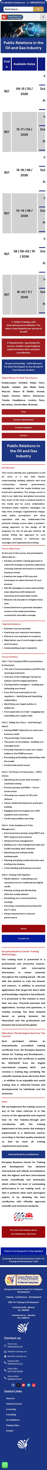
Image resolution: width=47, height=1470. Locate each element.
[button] (43, 17)
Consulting (11, 1415)
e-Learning (11, 1409)
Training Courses (14, 1404)
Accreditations (12, 1420)
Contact (9, 1431)
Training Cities (12, 1425)
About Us (10, 1398)
